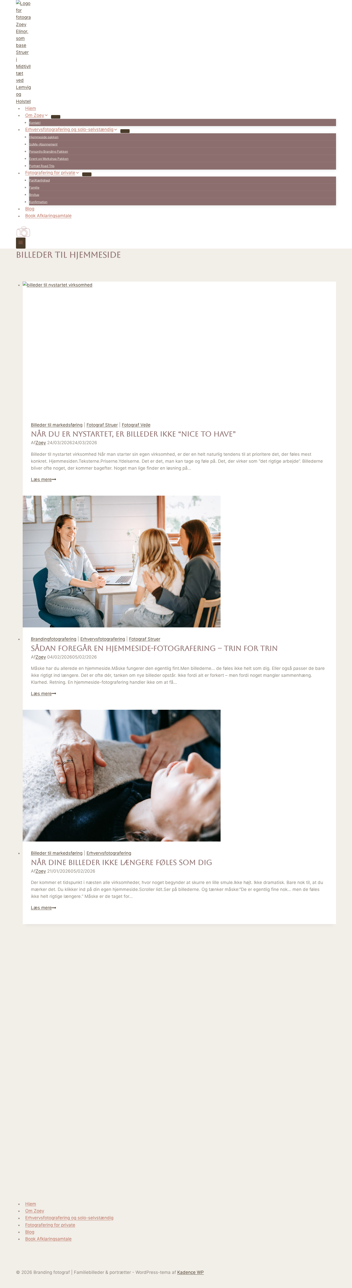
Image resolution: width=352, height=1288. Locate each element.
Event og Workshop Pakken (49, 159)
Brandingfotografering (53, 639)
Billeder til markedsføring (56, 424)
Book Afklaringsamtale (48, 215)
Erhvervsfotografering (102, 639)
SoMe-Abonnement (43, 144)
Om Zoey (34, 1210)
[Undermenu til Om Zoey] (55, 117)
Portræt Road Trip (41, 166)
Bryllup (34, 195)
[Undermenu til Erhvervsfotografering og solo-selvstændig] (125, 131)
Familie (34, 187)
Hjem (30, 108)
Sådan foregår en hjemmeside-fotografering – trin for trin (154, 648)
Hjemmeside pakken (43, 137)
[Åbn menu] (21, 243)
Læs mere (43, 479)
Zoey (41, 442)
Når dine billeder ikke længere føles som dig (121, 862)
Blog (29, 208)
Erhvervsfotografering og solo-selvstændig (69, 1218)
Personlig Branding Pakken (48, 151)
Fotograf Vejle (136, 424)
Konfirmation (38, 202)
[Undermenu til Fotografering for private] (86, 174)
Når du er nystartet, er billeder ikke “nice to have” (133, 434)
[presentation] (179, 347)
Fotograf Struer (102, 424)
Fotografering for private (50, 1225)
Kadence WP (190, 1272)
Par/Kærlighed (39, 180)
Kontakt (34, 123)
